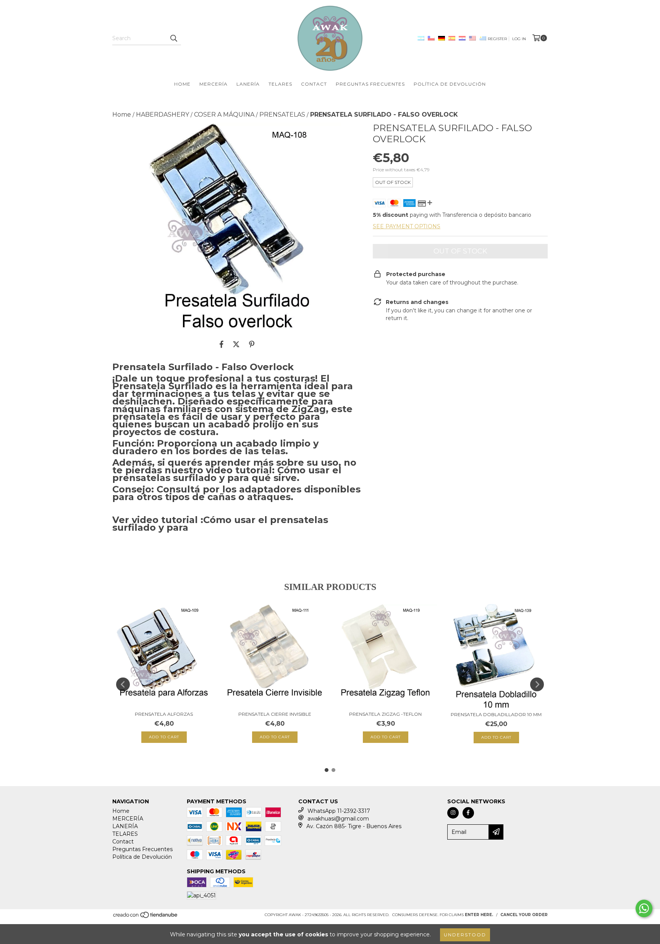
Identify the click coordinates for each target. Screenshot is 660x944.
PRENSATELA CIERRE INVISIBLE (274, 714)
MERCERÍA (213, 84)
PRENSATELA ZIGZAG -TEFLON (385, 714)
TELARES (280, 84)
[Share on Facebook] (221, 344)
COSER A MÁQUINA (224, 114)
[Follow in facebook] (468, 813)
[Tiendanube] (145, 917)
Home (182, 84)
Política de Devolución (450, 84)
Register (497, 38)
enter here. (479, 914)
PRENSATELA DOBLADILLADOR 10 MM (496, 714)
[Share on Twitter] (236, 344)
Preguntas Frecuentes (370, 84)
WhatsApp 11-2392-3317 (338, 811)
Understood (465, 935)
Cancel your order (524, 914)
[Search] (173, 38)
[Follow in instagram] (453, 813)
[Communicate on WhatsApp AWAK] (644, 908)
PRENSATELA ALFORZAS (164, 714)
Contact (314, 84)
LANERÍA (248, 84)
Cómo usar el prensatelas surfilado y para (220, 523)
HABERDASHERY (162, 114)
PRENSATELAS (282, 114)
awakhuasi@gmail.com (338, 818)
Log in (519, 38)
